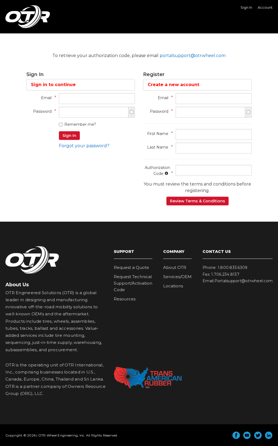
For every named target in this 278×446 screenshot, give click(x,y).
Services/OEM (177, 276)
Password (43, 111)
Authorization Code (157, 170)
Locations (173, 285)
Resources (124, 298)
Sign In (246, 7)
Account (265, 7)
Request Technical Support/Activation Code (133, 283)
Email (47, 97)
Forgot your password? (84, 145)
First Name (158, 133)
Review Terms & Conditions (197, 201)
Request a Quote (131, 267)
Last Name (158, 147)
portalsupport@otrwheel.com (193, 55)
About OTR (174, 267)
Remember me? (80, 124)
